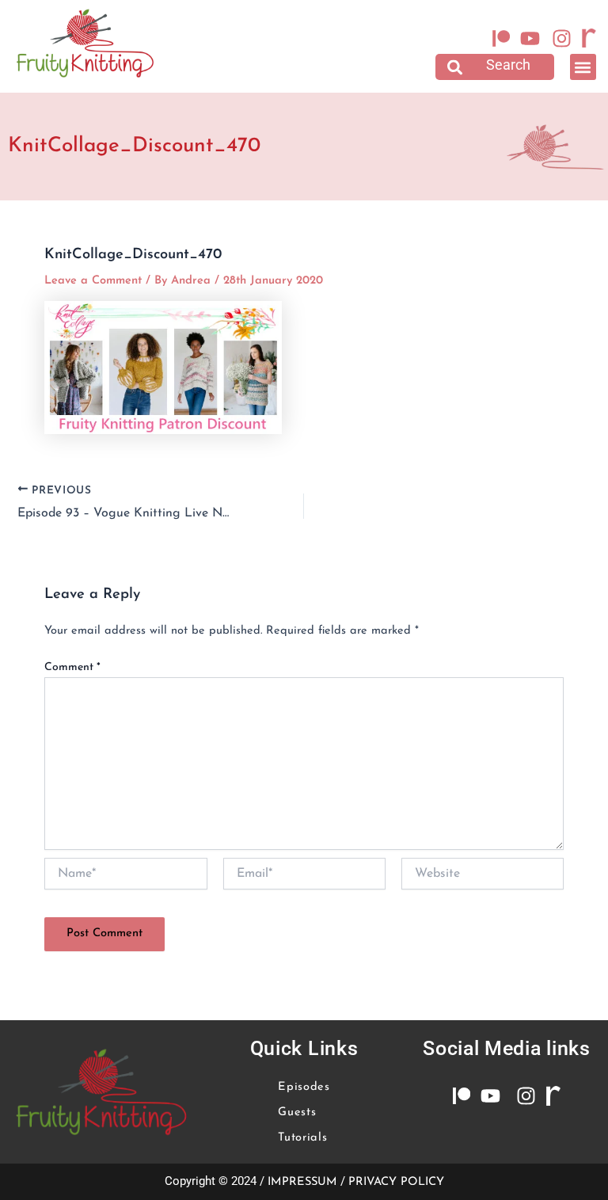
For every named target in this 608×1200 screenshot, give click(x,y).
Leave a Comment (93, 281)
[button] (494, 67)
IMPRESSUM (302, 1182)
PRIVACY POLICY (396, 1182)
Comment (72, 667)
